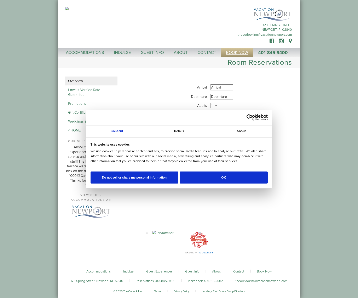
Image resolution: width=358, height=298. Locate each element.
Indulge (128, 271)
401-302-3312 (213, 281)
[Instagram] (281, 41)
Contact (238, 271)
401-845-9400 (273, 52)
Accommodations (98, 271)
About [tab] (241, 131)
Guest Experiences (159, 271)
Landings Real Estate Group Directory (223, 291)
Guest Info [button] (152, 52)
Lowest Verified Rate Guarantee (84, 92)
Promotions (77, 103)
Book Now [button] (237, 52)
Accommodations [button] (85, 52)
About (216, 271)
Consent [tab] (117, 131)
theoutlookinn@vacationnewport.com (265, 35)
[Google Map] (290, 41)
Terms (157, 291)
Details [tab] (179, 131)
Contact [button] (206, 52)
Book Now (264, 271)
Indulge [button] (122, 52)
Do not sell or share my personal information (134, 177)
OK (223, 177)
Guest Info (192, 271)
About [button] (180, 52)
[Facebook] (274, 41)
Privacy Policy (181, 291)
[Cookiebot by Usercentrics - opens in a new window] (249, 117)
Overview (75, 81)
